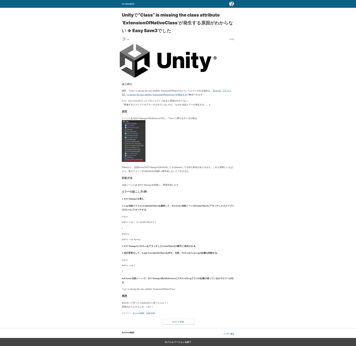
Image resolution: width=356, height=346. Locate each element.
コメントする (178, 321)
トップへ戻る (228, 334)
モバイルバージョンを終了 (178, 342)
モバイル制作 (138, 313)
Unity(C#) (150, 313)
